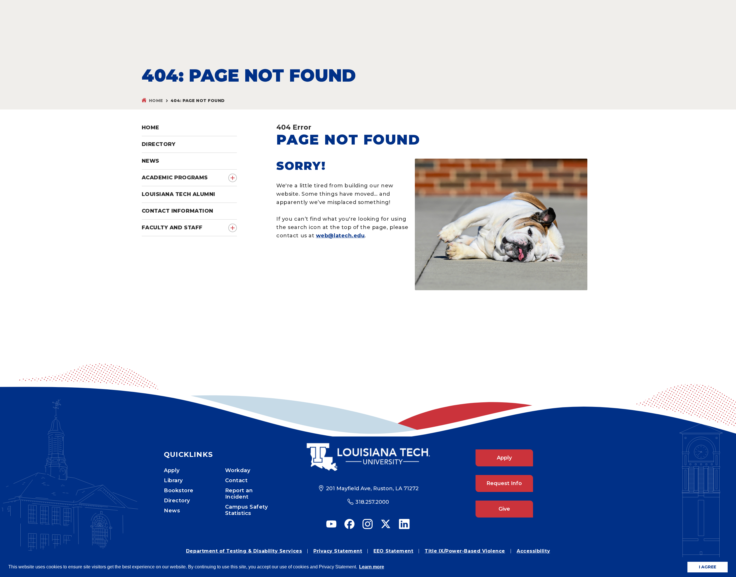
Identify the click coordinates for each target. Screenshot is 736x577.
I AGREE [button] (707, 567)
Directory (177, 500)
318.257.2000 (372, 502)
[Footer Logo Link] (368, 457)
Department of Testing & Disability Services (244, 551)
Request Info (504, 483)
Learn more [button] (371, 566)
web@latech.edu (340, 235)
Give (504, 509)
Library (173, 480)
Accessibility (533, 551)
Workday (237, 470)
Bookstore (178, 490)
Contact (236, 480)
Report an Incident (239, 493)
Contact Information (177, 211)
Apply (172, 470)
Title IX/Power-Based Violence (465, 551)
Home (156, 100)
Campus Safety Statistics (246, 510)
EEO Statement (393, 551)
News (172, 510)
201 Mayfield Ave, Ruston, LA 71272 (372, 488)
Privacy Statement (337, 551)
